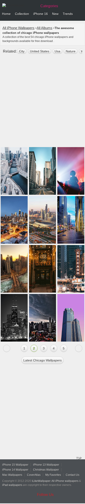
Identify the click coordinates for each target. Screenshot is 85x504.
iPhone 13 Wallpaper (46, 464)
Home (6, 14)
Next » (78, 348)
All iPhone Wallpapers (18, 28)
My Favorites (53, 474)
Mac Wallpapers (12, 474)
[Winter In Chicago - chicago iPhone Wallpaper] (14, 269)
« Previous (6, 348)
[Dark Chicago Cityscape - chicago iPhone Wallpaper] (14, 318)
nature (70, 51)
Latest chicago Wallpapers (42, 360)
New (55, 14)
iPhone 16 (40, 14)
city (21, 51)
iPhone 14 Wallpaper (15, 469)
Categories (49, 6)
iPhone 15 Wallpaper (15, 464)
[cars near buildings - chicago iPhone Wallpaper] (70, 269)
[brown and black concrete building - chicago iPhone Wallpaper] (42, 269)
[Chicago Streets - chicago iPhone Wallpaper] (70, 220)
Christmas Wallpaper (46, 469)
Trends (68, 14)
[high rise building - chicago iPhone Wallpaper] (70, 318)
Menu (80, 14)
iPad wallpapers (12, 485)
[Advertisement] (42, 102)
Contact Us (72, 474)
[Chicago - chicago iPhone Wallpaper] (42, 220)
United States (39, 51)
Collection (22, 14)
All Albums (44, 28)
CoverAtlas (34, 474)
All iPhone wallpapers (64, 481)
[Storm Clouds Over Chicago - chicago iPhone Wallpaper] (42, 318)
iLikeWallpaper (41, 481)
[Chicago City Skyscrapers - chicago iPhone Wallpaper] (14, 220)
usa (57, 51)
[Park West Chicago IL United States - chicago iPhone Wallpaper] (70, 171)
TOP (78, 458)
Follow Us (45, 494)
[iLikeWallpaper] (19, 5)
